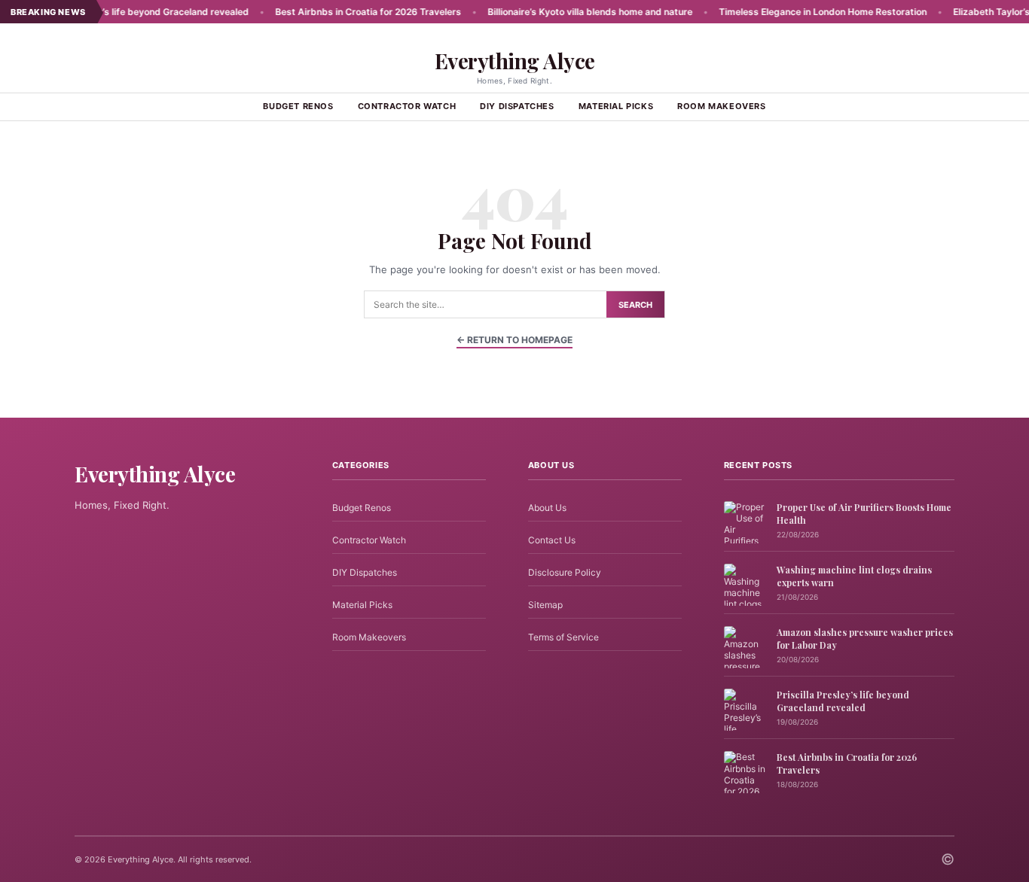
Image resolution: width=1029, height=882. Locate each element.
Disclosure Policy (564, 572)
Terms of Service (563, 637)
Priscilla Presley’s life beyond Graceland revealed (116, 11)
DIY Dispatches (517, 106)
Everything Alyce (515, 61)
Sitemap (545, 604)
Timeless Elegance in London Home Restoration (798, 11)
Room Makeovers (721, 106)
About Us (547, 507)
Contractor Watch (407, 106)
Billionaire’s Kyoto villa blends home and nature (565, 11)
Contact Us (552, 540)
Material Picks (616, 106)
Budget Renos (298, 106)
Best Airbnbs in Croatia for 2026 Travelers (343, 11)
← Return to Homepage (514, 339)
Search (635, 305)
